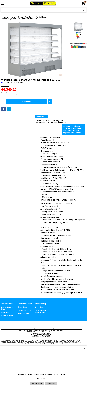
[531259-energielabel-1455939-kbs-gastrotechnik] (78, 36)
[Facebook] (3, 109)
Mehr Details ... (42, 378)
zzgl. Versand (5, 94)
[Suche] (84, 10)
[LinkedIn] (9, 109)
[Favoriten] (50, 101)
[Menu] (2, 3)
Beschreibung (41, 117)
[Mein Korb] (83, 3)
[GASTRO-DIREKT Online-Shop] (43, 3)
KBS (3, 83)
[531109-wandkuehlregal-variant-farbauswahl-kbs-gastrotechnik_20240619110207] (78, 43)
